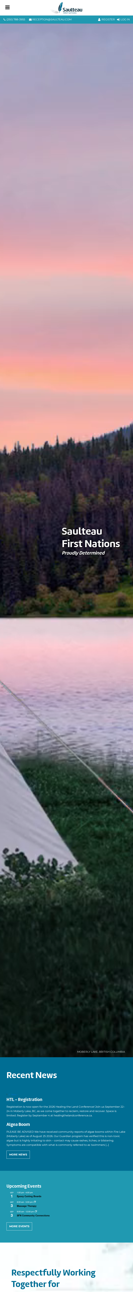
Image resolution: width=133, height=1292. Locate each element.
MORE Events (19, 1226)
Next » (15, 1094)
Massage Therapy (26, 1205)
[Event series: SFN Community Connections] (36, 1211)
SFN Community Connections (33, 1215)
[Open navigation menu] (7, 8)
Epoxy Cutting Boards (29, 1196)
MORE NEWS (18, 1154)
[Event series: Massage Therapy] (35, 1202)
